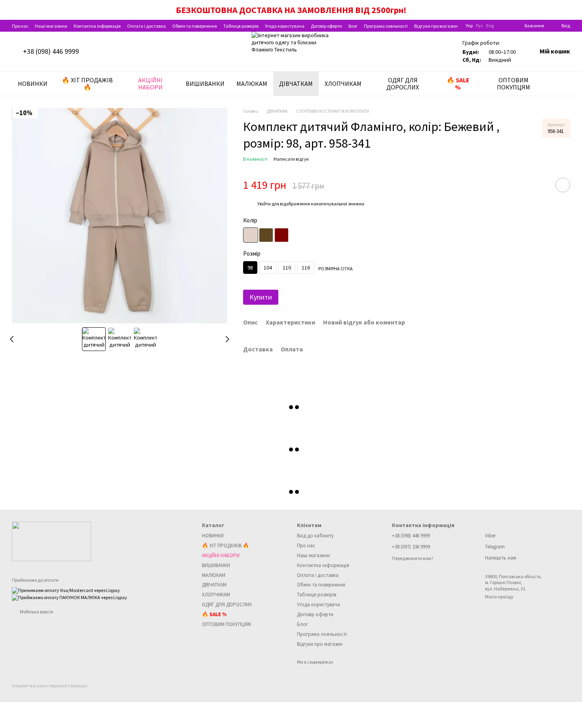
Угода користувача (284, 26)
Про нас (20, 26)
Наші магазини (51, 26)
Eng (490, 25)
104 (268, 267)
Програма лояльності (386, 26)
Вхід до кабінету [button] (315, 535)
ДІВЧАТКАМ (296, 83)
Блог (353, 26)
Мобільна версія (36, 612)
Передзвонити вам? (412, 558)
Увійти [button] (264, 204)
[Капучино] (266, 235)
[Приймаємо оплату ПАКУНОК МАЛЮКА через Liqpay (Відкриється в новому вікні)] (69, 597)
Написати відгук (291, 159)
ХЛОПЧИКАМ (343, 83)
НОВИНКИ (33, 83)
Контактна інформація (97, 26)
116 (306, 267)
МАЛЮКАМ (251, 83)
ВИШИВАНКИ (205, 83)
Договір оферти (326, 26)
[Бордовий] (281, 235)
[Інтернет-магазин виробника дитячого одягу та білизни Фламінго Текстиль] (51, 541)
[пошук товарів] (563, 83)
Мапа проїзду (499, 597)
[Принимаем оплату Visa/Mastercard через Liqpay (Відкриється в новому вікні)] (66, 590)
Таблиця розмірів (241, 26)
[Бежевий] (250, 235)
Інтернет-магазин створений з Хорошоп (49, 686)
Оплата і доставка (146, 26)
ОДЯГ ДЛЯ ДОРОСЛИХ (402, 83)
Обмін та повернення (194, 26)
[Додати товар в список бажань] (562, 185)
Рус (479, 25)
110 (287, 267)
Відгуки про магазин (436, 26)
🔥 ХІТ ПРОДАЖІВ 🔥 (87, 83)
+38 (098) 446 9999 (51, 51)
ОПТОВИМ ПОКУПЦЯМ (513, 83)
